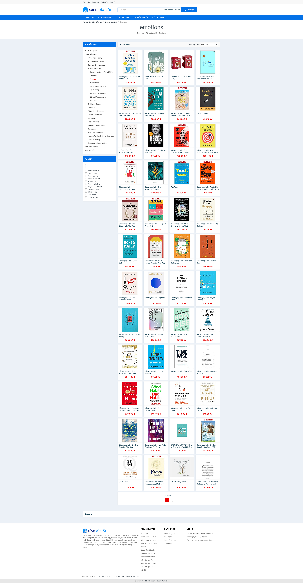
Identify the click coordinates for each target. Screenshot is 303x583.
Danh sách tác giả (148, 550)
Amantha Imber (94, 184)
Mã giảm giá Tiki (147, 560)
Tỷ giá (98, 576)
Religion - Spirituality (98, 93)
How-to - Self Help (111, 22)
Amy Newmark (93, 176)
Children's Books (94, 104)
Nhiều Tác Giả (93, 171)
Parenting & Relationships (97, 125)
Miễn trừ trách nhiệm (149, 543)
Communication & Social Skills (101, 72)
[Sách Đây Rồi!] (95, 530)
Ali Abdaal (92, 181)
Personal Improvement (98, 86)
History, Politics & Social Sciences (101, 136)
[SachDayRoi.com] (97, 10)
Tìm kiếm (190, 10)
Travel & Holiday (94, 139)
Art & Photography (95, 58)
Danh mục (95, 2)
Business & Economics (96, 65)
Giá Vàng (121, 576)
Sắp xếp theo (194, 44)
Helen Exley (92, 173)
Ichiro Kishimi (93, 197)
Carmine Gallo (93, 189)
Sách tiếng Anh (97, 22)
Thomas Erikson (94, 179)
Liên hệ (112, 2)
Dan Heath (92, 194)
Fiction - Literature (95, 115)
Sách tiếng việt (105, 17)
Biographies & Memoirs (96, 61)
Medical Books (93, 122)
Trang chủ (86, 2)
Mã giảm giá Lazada (148, 563)
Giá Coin (136, 576)
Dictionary (92, 108)
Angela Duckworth (95, 186)
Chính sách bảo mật (148, 537)
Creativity (94, 76)
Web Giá (128, 576)
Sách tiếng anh (122, 17)
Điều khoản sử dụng (148, 540)
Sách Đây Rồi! (162, 581)
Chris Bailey (92, 192)
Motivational (94, 83)
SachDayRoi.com (149, 581)
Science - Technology (96, 132)
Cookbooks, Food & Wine (97, 143)
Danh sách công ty (148, 553)
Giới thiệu (104, 2)
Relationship (94, 90)
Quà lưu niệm (158, 17)
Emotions (93, 79)
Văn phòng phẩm (140, 17)
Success (93, 100)
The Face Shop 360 (109, 576)
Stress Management (98, 97)
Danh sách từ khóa (148, 557)
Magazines (92, 118)
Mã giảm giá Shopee (148, 567)
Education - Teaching (96, 111)
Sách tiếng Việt (91, 51)
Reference (92, 129)
